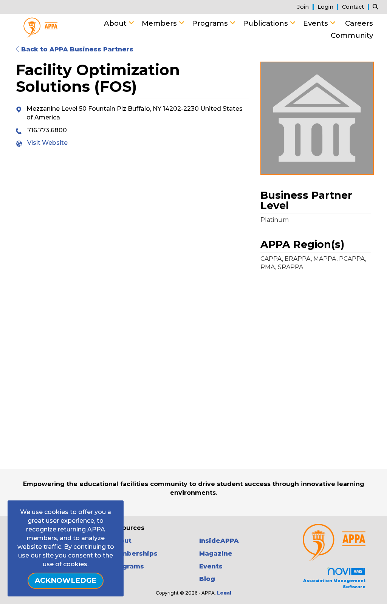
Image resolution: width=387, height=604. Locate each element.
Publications (266, 23)
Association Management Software (334, 583)
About (116, 23)
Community (352, 35)
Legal (224, 593)
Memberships (134, 553)
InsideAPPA (219, 540)
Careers (359, 23)
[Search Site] (377, 6)
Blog (207, 578)
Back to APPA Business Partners (76, 49)
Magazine (215, 553)
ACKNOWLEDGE (65, 580)
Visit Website (47, 142)
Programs (211, 23)
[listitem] (306, 6)
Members (160, 23)
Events (316, 23)
